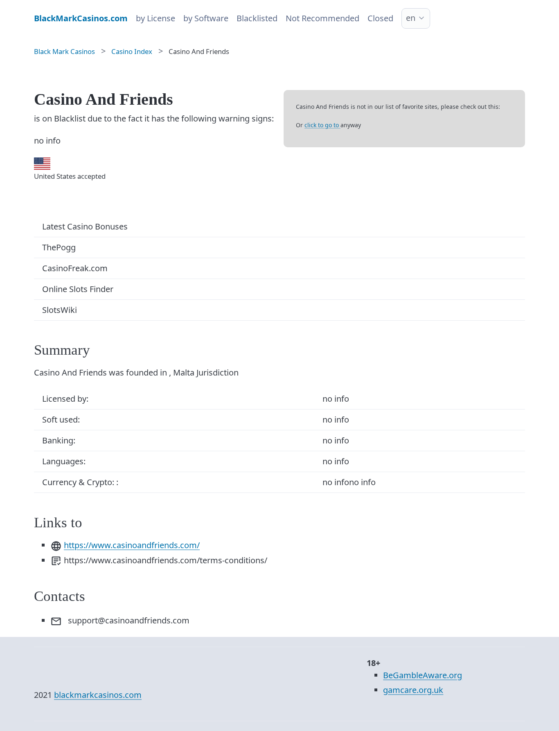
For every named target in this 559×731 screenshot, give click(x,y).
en (410, 17)
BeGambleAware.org (422, 675)
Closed (380, 18)
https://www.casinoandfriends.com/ (132, 545)
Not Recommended (322, 18)
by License (155, 18)
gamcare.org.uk (413, 689)
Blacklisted (257, 18)
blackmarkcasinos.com (98, 694)
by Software (205, 18)
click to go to (322, 125)
